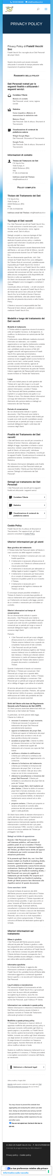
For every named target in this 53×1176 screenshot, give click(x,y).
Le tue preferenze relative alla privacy (29, 1168)
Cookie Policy (29, 533)
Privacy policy (12, 1155)
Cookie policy (25, 1155)
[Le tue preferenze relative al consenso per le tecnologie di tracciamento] (48, 1171)
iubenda (10, 1084)
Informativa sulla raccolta (15, 1172)
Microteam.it (36, 1148)
